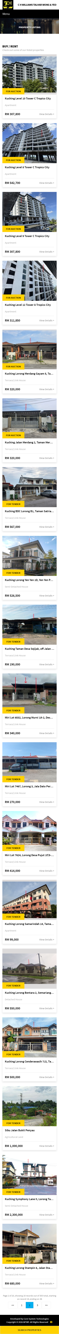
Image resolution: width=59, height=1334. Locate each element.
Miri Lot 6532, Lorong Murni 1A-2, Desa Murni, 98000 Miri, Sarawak (29, 717)
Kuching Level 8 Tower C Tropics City (27, 167)
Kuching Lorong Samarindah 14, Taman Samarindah (29, 924)
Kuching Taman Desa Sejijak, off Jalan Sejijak (29, 649)
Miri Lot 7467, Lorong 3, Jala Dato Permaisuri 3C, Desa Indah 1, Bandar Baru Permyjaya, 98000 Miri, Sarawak (29, 786)
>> (46, 1305)
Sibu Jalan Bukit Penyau (20, 1130)
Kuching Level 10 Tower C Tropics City (28, 98)
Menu (6, 14)
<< (12, 1305)
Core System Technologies (36, 1318)
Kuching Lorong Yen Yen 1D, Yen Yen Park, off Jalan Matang (29, 580)
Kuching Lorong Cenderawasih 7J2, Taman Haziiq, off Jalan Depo (29, 1061)
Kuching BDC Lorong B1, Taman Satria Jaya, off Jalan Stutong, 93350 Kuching (29, 511)
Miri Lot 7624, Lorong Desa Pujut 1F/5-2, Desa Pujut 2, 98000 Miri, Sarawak (29, 855)
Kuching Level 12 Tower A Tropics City (28, 305)
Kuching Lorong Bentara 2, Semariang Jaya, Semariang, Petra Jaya (29, 992)
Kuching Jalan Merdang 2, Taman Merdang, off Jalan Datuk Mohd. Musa (29, 442)
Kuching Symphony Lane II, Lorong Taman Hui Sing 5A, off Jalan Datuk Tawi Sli (29, 1199)
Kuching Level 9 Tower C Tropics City (27, 236)
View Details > (46, 114)
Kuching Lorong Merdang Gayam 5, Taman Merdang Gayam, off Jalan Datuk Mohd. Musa (29, 373)
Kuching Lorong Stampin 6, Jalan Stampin (29, 1268)
